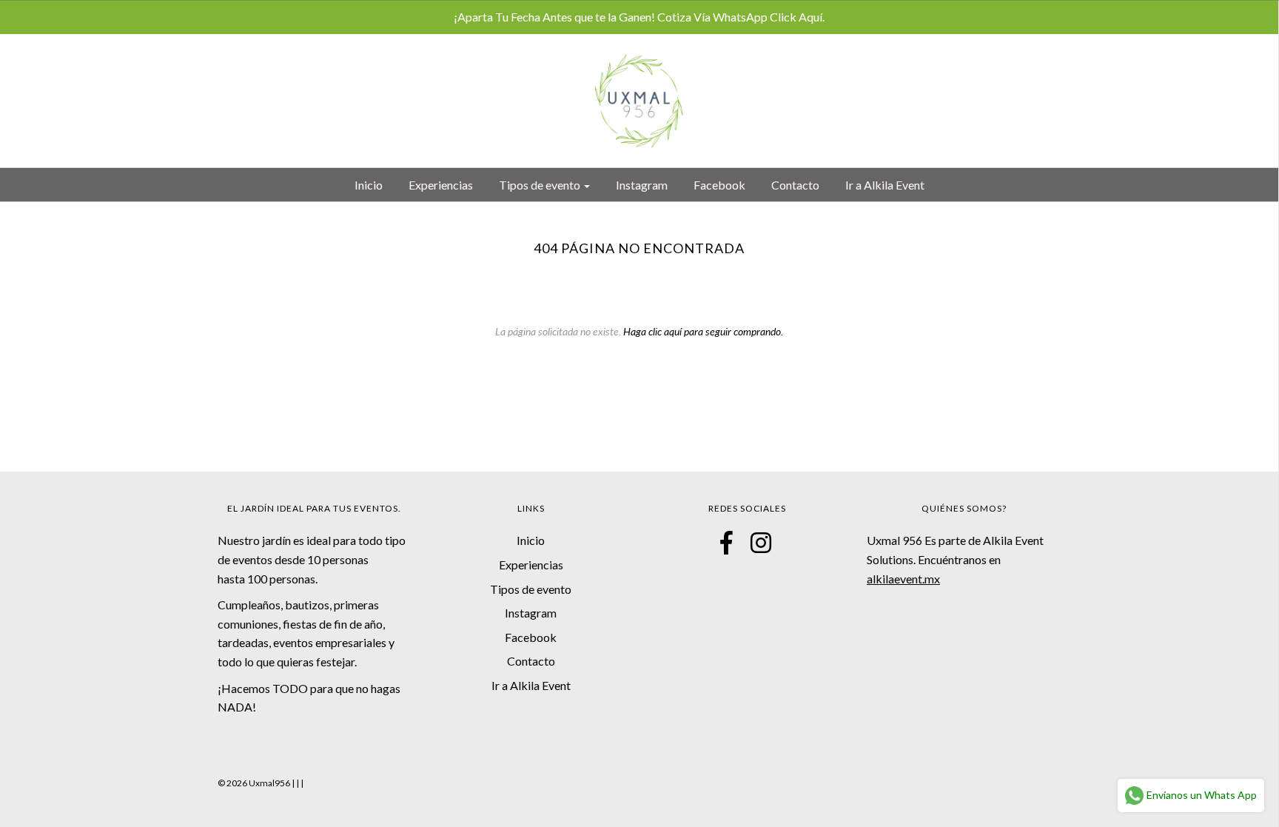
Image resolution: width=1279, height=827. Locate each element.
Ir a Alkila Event (884, 185)
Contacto (795, 185)
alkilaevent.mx (903, 579)
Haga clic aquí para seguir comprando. (703, 331)
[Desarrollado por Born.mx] (300, 783)
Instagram (642, 185)
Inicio (369, 185)
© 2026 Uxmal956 (254, 783)
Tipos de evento (530, 589)
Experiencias (441, 185)
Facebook (719, 185)
